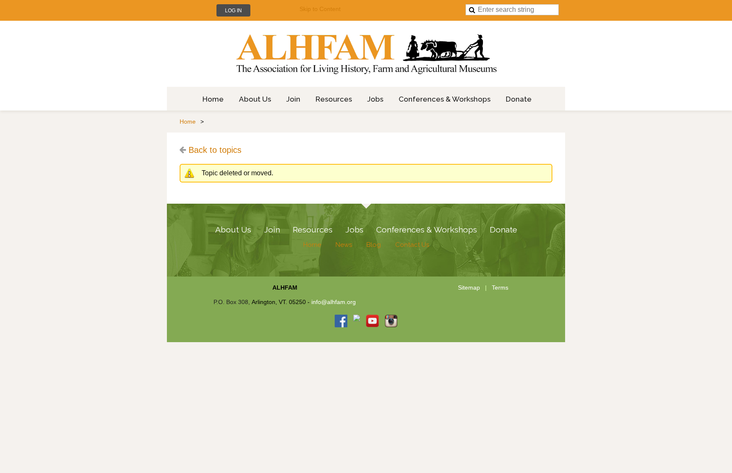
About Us (233, 229)
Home (188, 121)
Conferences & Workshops (426, 229)
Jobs (354, 229)
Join (272, 229)
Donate (503, 229)
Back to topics (215, 150)
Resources (313, 229)
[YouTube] (372, 321)
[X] (356, 321)
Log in (233, 11)
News (344, 245)
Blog (373, 245)
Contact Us (412, 245)
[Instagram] (391, 321)
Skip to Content (320, 9)
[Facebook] (341, 321)
